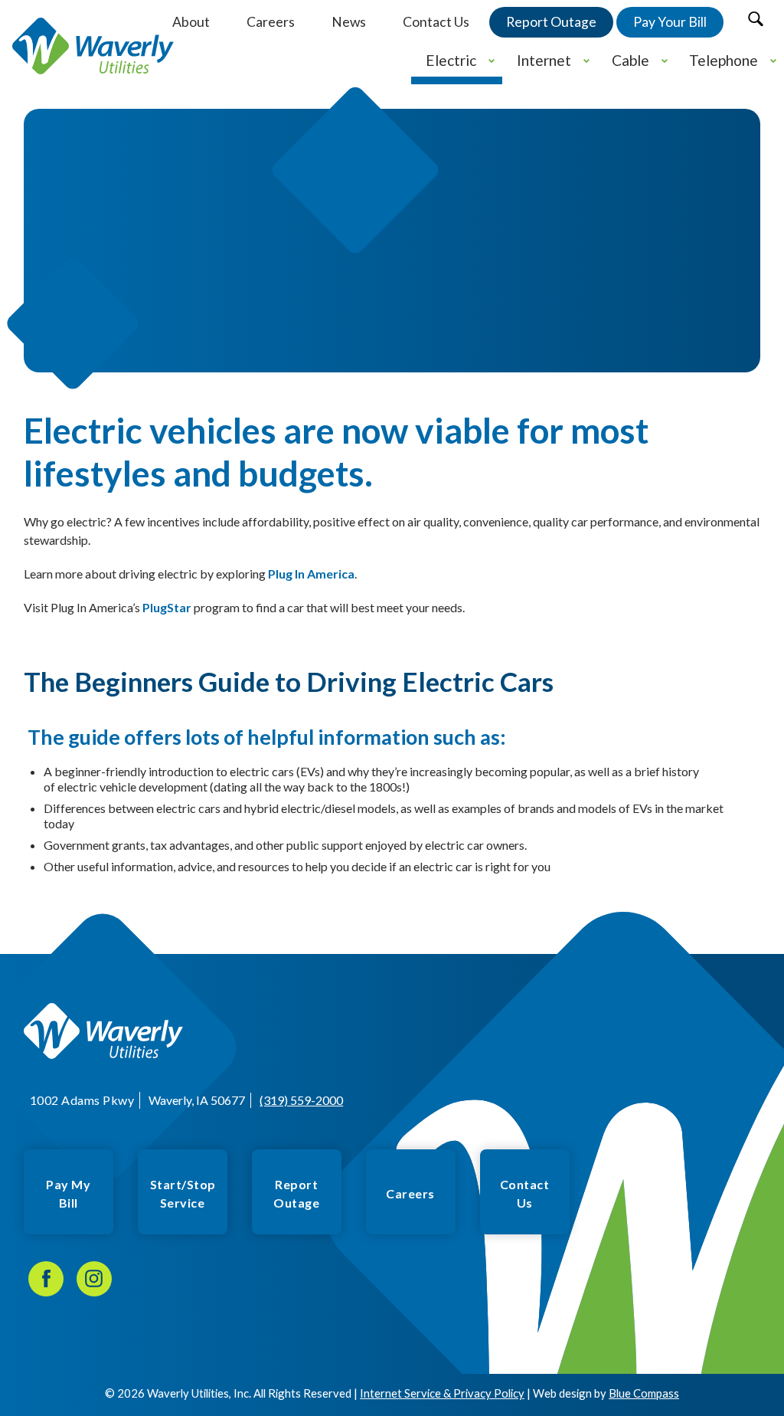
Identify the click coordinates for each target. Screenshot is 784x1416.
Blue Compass (644, 1393)
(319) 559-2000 (301, 1100)
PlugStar (166, 607)
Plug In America (311, 573)
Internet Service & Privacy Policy (442, 1393)
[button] (755, 19)
